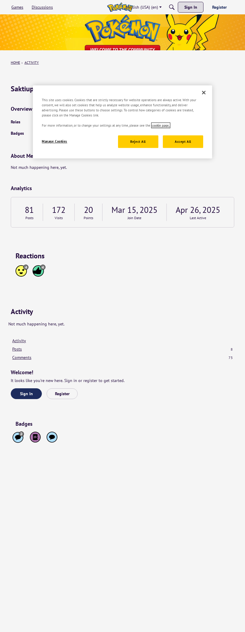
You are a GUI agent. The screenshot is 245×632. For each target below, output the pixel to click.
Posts (29, 218)
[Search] (171, 7)
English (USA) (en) (141, 7)
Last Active (198, 218)
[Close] (203, 92)
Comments (122, 357)
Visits (59, 218)
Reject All (138, 141)
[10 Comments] (18, 437)
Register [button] (62, 393)
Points (88, 218)
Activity (19, 340)
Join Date (134, 218)
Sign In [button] (26, 393)
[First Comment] (52, 437)
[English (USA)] (120, 7)
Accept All (183, 141)
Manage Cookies (54, 141)
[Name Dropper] (35, 437)
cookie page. (161, 125)
